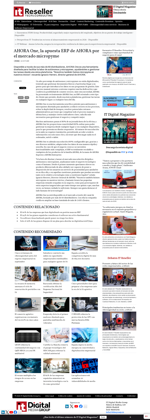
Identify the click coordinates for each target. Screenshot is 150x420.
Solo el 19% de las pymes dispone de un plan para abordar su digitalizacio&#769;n (56, 221)
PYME (21, 97)
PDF (123, 152)
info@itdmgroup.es (115, 412)
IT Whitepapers (22, 25)
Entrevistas (26, 21)
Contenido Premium (104, 21)
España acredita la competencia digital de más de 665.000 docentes (84, 256)
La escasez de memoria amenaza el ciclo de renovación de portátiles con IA (27, 288)
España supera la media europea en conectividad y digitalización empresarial (83, 348)
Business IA (123, 25)
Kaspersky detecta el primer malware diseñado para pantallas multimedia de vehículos (55, 318)
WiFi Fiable (83, 25)
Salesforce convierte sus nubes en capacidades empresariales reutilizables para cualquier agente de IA (55, 257)
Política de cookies (65, 396)
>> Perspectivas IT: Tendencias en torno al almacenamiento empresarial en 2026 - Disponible (56, 40)
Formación (63, 21)
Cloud (72, 21)
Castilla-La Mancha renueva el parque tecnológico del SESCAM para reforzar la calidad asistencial (55, 349)
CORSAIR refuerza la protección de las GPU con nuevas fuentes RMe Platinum (83, 318)
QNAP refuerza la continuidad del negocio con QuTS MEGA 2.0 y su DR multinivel (27, 349)
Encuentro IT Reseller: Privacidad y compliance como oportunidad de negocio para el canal (118, 52)
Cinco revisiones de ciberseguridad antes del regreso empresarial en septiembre (26, 257)
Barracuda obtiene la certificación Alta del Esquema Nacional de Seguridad (52, 288)
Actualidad (23, 101)
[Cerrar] (130, 417)
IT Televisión (36, 25)
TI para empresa (51, 25)
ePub (129, 152)
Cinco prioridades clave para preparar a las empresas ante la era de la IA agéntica (84, 286)
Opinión (118, 21)
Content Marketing (85, 21)
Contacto (119, 396)
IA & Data (53, 21)
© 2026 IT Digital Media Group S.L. (28, 396)
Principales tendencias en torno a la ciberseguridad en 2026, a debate (118, 308)
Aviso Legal (49, 396)
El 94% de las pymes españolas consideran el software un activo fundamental (54, 215)
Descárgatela (119, 12)
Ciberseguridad (40, 21)
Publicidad (131, 396)
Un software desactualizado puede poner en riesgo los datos (46, 218)
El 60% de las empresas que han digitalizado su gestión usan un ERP (50, 212)
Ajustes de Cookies (84, 396)
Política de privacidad (103, 396)
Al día (17, 21)
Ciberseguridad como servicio (103, 25)
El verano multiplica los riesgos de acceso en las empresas (25, 378)
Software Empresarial (24, 28)
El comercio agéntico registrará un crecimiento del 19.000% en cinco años (26, 317)
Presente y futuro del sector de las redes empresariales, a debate (117, 264)
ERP (26, 97)
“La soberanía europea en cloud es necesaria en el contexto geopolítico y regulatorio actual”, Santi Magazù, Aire (119, 211)
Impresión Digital (68, 25)
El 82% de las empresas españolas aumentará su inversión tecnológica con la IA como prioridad (55, 380)
